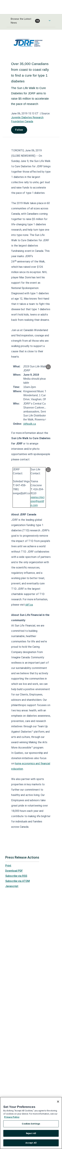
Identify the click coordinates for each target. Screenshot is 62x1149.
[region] (31, 1123)
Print (8, 865)
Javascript (11, 886)
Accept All (31, 1143)
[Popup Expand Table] (48, 366)
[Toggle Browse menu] (50, 20)
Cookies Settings (31, 1123)
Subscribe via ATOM (17, 881)
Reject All (31, 1133)
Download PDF (14, 870)
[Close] (58, 1101)
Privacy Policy (11, 1117)
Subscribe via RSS (16, 875)
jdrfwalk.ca (29, 423)
